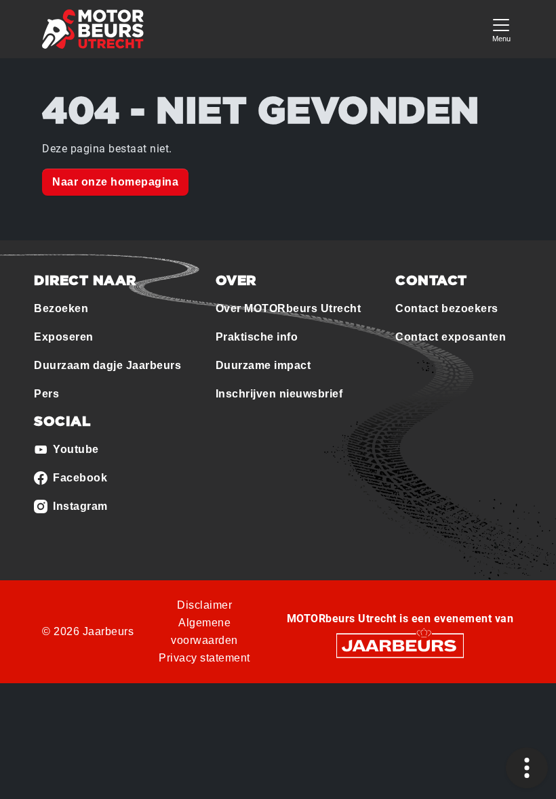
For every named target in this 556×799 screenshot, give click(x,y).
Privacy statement (204, 658)
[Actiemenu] (527, 768)
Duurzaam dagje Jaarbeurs (107, 365)
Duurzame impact (263, 365)
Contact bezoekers (446, 308)
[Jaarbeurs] (400, 645)
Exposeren (64, 337)
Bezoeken (61, 308)
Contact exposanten (450, 337)
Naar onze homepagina (115, 182)
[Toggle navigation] (501, 29)
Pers (46, 394)
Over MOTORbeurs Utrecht (288, 308)
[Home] (93, 29)
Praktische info (257, 337)
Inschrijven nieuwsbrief (279, 394)
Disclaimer (204, 605)
